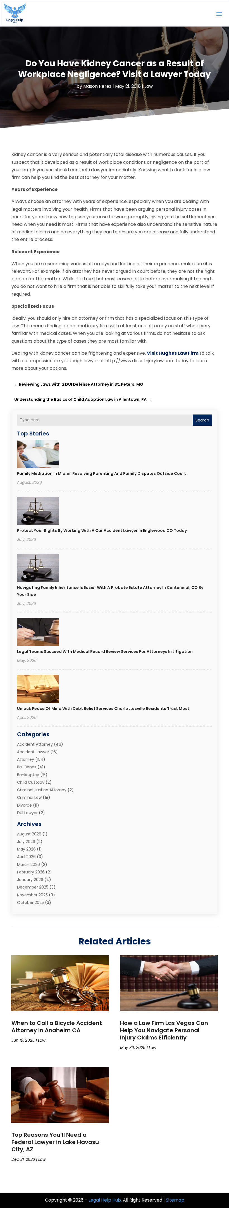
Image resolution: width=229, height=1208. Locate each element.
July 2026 (26, 841)
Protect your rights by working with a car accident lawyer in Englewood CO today (102, 530)
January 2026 (30, 879)
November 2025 (32, 895)
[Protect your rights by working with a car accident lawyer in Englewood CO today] (38, 512)
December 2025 (32, 887)
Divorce (24, 805)
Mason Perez (97, 86)
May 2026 (26, 849)
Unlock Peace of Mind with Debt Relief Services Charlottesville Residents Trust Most (103, 708)
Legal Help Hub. (105, 1200)
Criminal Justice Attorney (41, 790)
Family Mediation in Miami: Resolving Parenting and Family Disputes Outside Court (101, 473)
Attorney (25, 759)
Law (148, 86)
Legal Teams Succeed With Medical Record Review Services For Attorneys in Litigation (105, 651)
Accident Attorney (35, 744)
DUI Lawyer (27, 813)
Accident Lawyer (33, 752)
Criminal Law (29, 797)
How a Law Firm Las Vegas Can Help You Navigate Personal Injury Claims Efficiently (164, 1030)
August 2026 (29, 834)
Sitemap (175, 1200)
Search (202, 420)
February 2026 (31, 872)
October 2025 (30, 902)
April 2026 (26, 856)
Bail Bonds (26, 767)
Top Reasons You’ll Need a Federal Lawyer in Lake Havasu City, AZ (55, 1142)
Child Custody (30, 782)
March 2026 (28, 864)
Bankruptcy (28, 775)
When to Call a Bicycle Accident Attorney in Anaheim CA (56, 1026)
